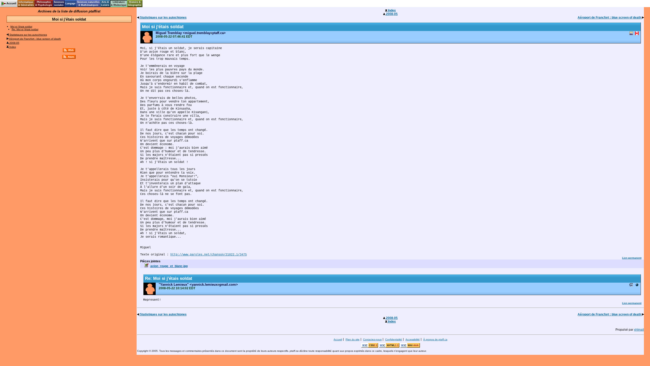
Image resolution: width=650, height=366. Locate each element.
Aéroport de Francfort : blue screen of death (35, 38)
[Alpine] (631, 33)
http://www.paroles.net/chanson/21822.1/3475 (208, 254)
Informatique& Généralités (26, 3)
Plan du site (353, 339)
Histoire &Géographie (134, 3)
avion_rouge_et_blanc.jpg (169, 266)
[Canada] (637, 33)
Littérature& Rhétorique (118, 3)
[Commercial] (637, 285)
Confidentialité (393, 339)
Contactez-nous (372, 339)
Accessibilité (412, 339)
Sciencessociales (59, 3)
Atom (71, 56)
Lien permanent (631, 257)
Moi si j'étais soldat (21, 26)
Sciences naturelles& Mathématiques (88, 3)
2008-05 (14, 42)
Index (12, 46)
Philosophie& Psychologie (43, 3)
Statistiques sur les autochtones (28, 34)
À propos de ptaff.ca (435, 339)
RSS (71, 50)
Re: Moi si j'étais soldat (25, 29)
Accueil (338, 339)
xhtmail (639, 329)
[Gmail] (631, 285)
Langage (70, 3)
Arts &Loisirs (105, 3)
